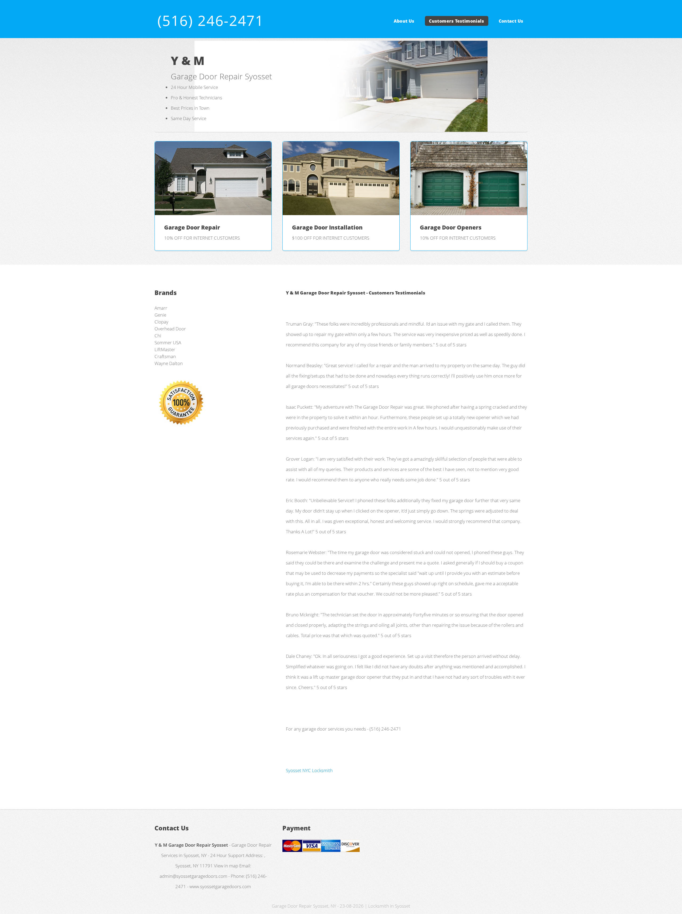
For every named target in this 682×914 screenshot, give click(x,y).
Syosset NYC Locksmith (309, 770)
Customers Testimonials (456, 21)
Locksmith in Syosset (389, 906)
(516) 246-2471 (210, 20)
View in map (226, 865)
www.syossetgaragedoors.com (220, 886)
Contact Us (511, 21)
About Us (404, 21)
